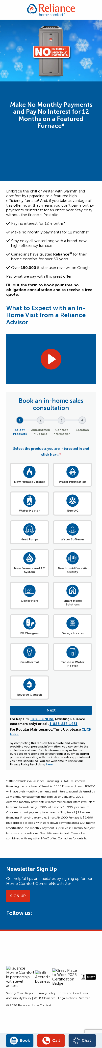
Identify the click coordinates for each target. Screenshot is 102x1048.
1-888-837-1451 (63, 724)
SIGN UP (18, 896)
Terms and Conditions (73, 993)
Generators (29, 600)
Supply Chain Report (20, 993)
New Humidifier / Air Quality (72, 570)
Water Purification (72, 482)
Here (49, 764)
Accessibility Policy (18, 998)
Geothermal (29, 662)
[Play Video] (51, 359)
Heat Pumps (30, 539)
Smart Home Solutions (72, 602)
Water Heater (29, 510)
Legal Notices (67, 998)
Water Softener (72, 539)
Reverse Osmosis (29, 694)
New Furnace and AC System (29, 570)
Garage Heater (72, 633)
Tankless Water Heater (72, 664)
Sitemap (85, 998)
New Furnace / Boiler (29, 482)
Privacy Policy (46, 993)
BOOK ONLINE (42, 719)
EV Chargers (29, 633)
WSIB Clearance (44, 998)
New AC (72, 510)
